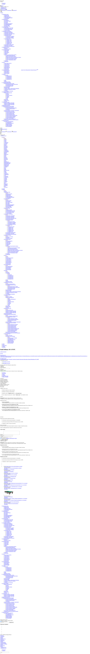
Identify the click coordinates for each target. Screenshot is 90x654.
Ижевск (5, 153)
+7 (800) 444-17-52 (3, 7)
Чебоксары (6, 183)
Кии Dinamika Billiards (30, 359)
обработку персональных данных (11, 438)
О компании (2, 636)
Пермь (5, 169)
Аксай (5, 140)
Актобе (5, 141)
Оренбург (5, 166)
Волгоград (6, 146)
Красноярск (6, 159)
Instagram (3, 650)
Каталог (5, 191)
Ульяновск (5, 181)
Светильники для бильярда (10, 215)
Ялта (5, 186)
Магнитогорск (6, 161)
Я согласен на (9, 438)
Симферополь (6, 174)
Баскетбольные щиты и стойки (13, 286)
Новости (1, 637)
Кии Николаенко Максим (22, 359)
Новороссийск (6, 165)
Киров (5, 156)
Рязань (5, 171)
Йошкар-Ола (6, 154)
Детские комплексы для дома (12, 318)
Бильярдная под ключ (9, 310)
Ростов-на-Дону (6, 170)
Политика (2, 639)
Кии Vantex (16, 359)
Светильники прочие (11, 221)
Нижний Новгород (7, 163)
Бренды (1, 646)
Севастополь (6, 173)
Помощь (1, 641)
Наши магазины (3, 638)
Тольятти (5, 179)
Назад (5, 138)
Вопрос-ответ (2, 645)
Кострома (5, 157)
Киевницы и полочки (9, 236)
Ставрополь (6, 176)
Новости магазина (4, 621)
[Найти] (0, 653)
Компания (2, 635)
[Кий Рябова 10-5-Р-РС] (6, 361)
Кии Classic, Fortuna (8, 359)
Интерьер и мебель (9, 296)
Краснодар (6, 158)
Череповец (6, 185)
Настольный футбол (9, 266)
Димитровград (6, 150)
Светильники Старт (11, 226)
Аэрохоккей (10, 274)
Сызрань (5, 177)
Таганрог (5, 178)
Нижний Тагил (6, 164)
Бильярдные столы (9, 193)
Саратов (5, 172)
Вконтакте (4, 3)
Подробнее (6, 468)
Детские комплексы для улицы (13, 324)
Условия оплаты (3, 642)
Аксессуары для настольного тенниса (14, 247)
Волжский (5, 147)
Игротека (7, 272)
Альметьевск (6, 142)
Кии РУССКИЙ (36, 359)
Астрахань (6, 143)
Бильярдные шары (9, 209)
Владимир (5, 145)
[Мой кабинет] (0, 132)
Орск (5, 167)
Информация (2, 640)
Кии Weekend (2, 359)
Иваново (5, 152)
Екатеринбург (6, 151)
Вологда (5, 148)
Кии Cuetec (13, 359)
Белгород (5, 144)
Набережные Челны (7, 162)
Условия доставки (3, 643)
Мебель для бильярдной (12, 299)
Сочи (5, 175)
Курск (5, 160)
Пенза (5, 168)
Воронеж (5, 149)
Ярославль (6, 187)
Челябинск (6, 184)
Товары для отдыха (9, 335)
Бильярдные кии (8, 200)
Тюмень (5, 180)
